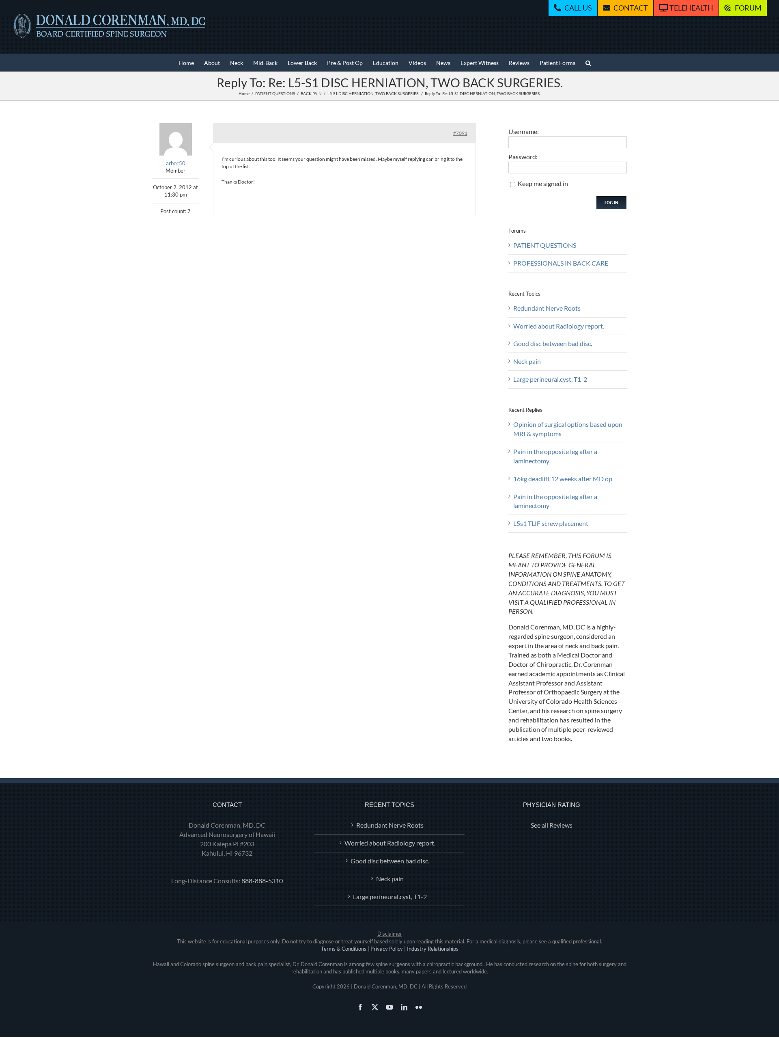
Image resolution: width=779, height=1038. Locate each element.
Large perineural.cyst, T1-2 (550, 379)
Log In (611, 202)
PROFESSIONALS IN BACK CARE (560, 263)
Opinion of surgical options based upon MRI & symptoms (567, 428)
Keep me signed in (543, 183)
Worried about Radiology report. (558, 326)
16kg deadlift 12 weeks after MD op (562, 478)
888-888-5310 (262, 880)
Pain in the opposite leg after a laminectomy (555, 456)
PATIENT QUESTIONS (544, 245)
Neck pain (527, 361)
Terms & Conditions (343, 948)
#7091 (460, 133)
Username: (523, 131)
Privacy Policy (386, 948)
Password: (523, 156)
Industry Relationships (432, 948)
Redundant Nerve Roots (547, 308)
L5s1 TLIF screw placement (550, 523)
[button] (588, 62)
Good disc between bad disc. (552, 343)
